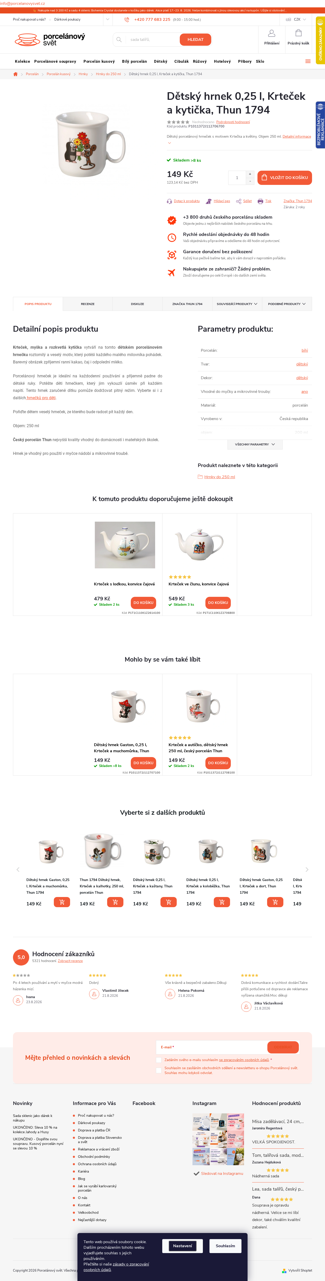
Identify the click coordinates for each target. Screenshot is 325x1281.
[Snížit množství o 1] (250, 181)
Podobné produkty (284, 304)
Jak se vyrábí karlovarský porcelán (97, 1188)
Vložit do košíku (289, 178)
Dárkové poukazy (67, 19)
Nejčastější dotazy (92, 1220)
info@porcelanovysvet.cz (22, 3)
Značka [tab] (187, 304)
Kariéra (83, 1171)
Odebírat (283, 1047)
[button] (18, 870)
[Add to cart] (62, 902)
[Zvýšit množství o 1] (250, 174)
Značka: (298, 201)
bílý (305, 350)
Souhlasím (225, 1246)
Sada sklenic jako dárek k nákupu (32, 1118)
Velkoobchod (88, 1212)
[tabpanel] (125, 565)
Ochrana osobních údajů (97, 1164)
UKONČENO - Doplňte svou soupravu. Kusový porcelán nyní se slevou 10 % (38, 1144)
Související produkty (234, 304)
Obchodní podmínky (94, 1156)
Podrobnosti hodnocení (233, 122)
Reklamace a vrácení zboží (98, 1149)
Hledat (196, 39)
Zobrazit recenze (70, 961)
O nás (82, 1197)
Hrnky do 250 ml (219, 477)
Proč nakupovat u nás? (29, 19)
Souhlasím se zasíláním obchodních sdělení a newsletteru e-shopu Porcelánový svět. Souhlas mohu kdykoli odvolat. (231, 1071)
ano (304, 391)
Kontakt (84, 1205)
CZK (297, 19)
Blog (81, 1178)
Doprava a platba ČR (94, 1130)
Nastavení (182, 1246)
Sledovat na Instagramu (222, 1173)
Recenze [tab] (87, 304)
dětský (302, 364)
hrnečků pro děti (41, 397)
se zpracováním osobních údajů (244, 1060)
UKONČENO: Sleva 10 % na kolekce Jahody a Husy (35, 1129)
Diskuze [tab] (137, 304)
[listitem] (48, 868)
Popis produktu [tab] (38, 304)
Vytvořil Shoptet (300, 1270)
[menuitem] (22, 61)
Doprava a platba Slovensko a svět (100, 1139)
